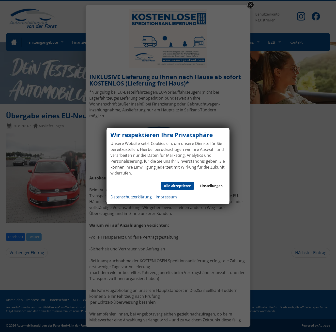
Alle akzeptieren (177, 185)
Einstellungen (211, 185)
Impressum (166, 197)
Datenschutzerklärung (131, 197)
